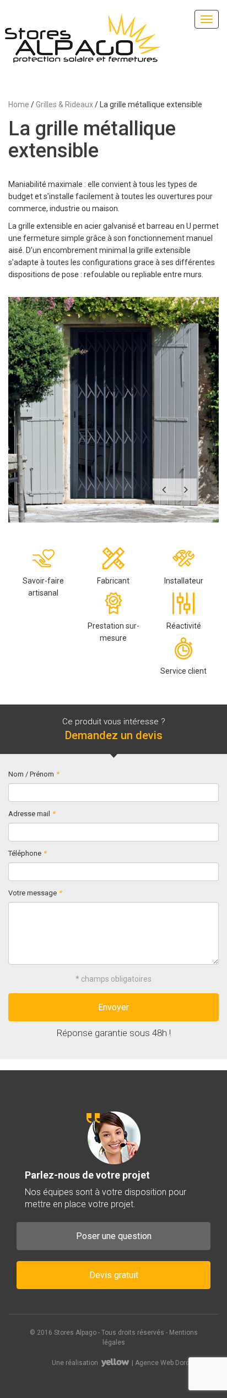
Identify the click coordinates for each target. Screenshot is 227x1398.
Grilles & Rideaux (64, 104)
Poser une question (114, 1236)
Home (18, 104)
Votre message (35, 893)
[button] (164, 489)
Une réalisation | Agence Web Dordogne (128, 1363)
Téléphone (27, 853)
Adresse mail (31, 814)
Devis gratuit (113, 1275)
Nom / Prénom (33, 774)
